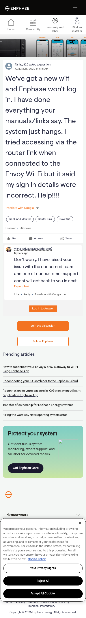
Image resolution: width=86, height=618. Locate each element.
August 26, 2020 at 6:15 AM (31, 69)
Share (68, 238)
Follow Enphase (43, 341)
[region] (43, 560)
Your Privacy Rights (43, 568)
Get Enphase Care (26, 468)
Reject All (43, 581)
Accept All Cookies (43, 593)
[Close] (80, 523)
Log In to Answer (43, 308)
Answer (38, 238)
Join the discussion (43, 325)
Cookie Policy (37, 559)
